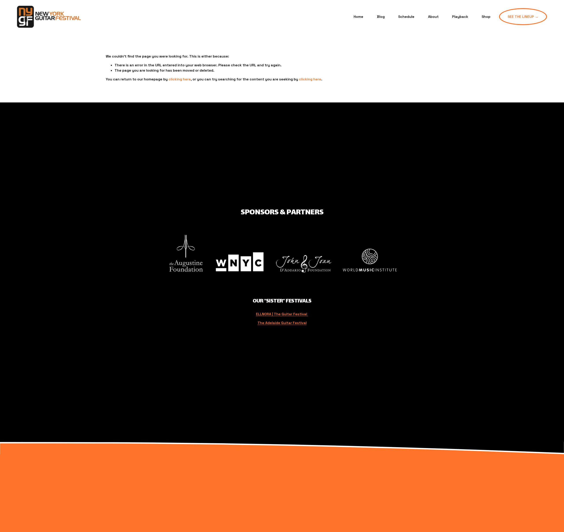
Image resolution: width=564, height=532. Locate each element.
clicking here (180, 79)
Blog (381, 16)
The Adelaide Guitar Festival (282, 323)
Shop (486, 16)
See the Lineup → (523, 16)
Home (358, 16)
